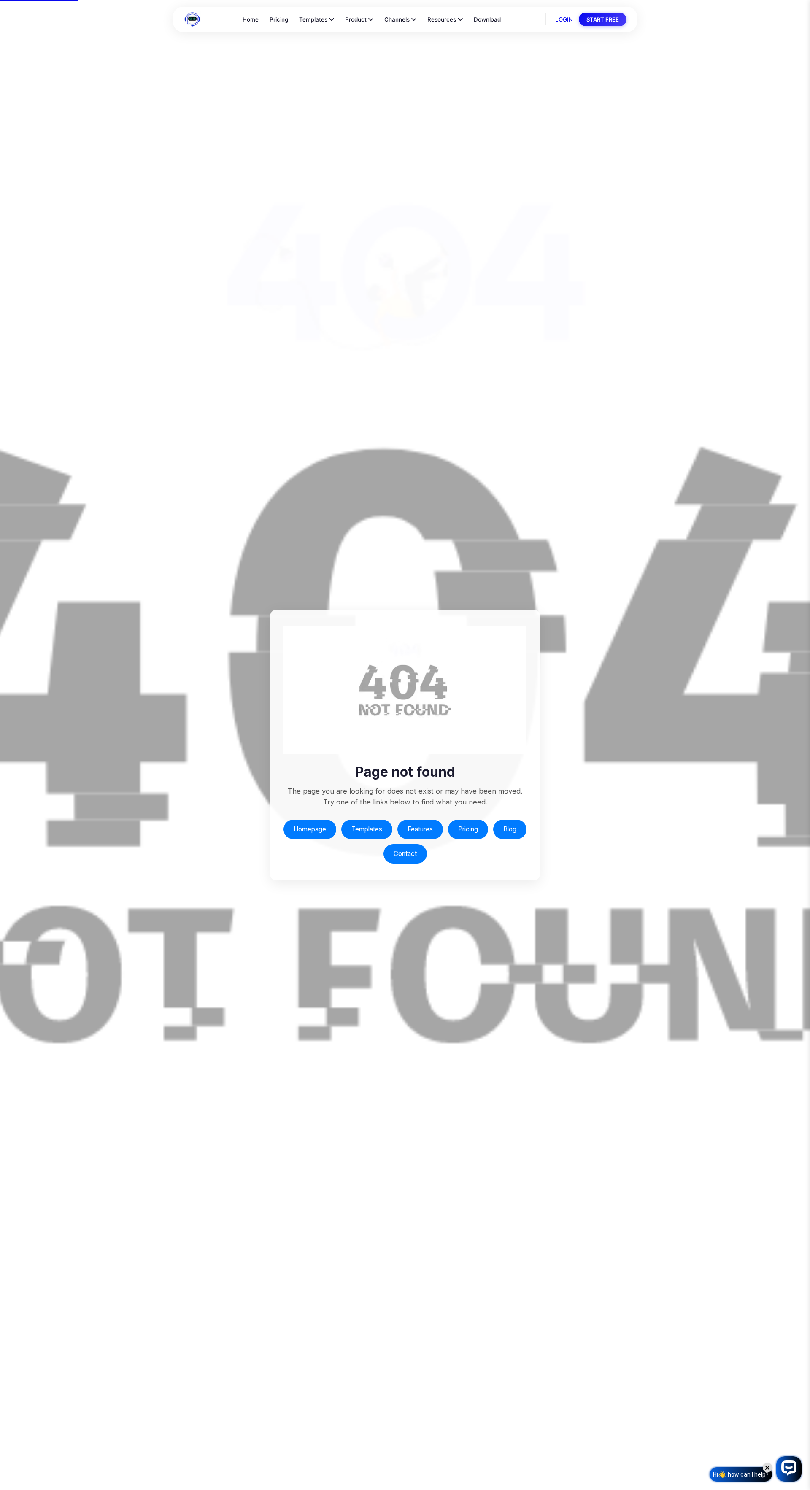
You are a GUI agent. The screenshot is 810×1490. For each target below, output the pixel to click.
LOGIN (564, 19)
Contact (405, 854)
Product (356, 19)
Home (251, 19)
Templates (313, 19)
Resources (441, 19)
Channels (397, 19)
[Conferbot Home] (192, 19)
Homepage (310, 829)
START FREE (602, 19)
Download (487, 19)
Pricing (279, 19)
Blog (509, 829)
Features (420, 829)
